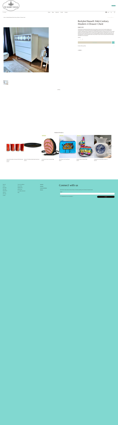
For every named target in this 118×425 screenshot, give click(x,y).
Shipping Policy (20, 188)
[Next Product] (112, 147)
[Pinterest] (80, 50)
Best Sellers (4, 188)
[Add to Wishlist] (113, 42)
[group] (59, 149)
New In (4, 186)
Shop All (4, 185)
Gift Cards (4, 194)
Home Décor (5, 191)
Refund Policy (20, 190)
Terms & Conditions (21, 185)
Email (61, 192)
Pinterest (41, 190)
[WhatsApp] (78, 50)
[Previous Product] (5, 147)
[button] (52, 12)
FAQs (18, 193)
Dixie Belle (4, 189)
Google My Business (43, 188)
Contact (4, 196)
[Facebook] (79, 50)
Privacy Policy (20, 186)
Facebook (41, 185)
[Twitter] (81, 50)
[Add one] (82, 39)
